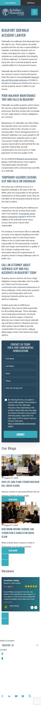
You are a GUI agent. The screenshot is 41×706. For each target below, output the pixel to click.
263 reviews (16, 583)
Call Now (31, 3)
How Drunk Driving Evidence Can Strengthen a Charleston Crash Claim (18, 532)
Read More (13, 499)
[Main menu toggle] (34, 12)
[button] (21, 560)
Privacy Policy (16, 704)
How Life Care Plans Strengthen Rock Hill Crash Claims (20, 483)
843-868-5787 (12, 658)
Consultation (10, 3)
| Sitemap (26, 704)
